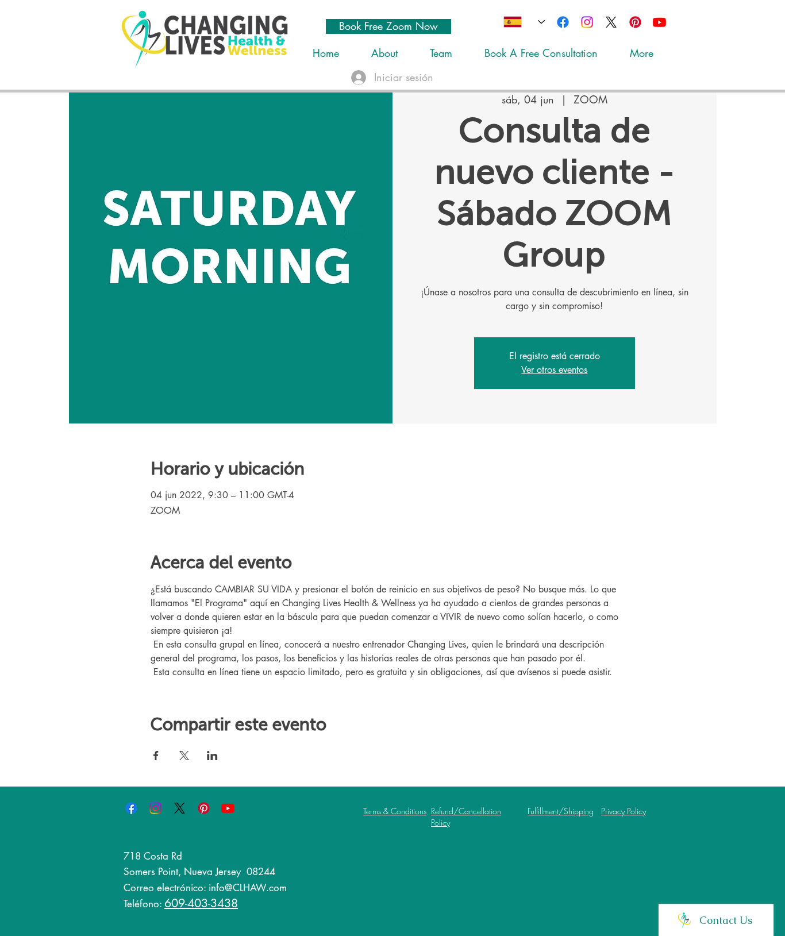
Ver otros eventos (554, 370)
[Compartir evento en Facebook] (156, 755)
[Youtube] (659, 22)
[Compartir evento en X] (184, 755)
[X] (611, 22)
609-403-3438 (201, 903)
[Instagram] (587, 22)
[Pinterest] (635, 22)
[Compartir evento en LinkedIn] (212, 755)
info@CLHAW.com (248, 887)
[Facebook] (563, 22)
